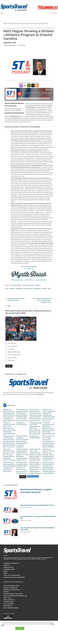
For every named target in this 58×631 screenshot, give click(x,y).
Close (20, 628)
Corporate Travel (9, 601)
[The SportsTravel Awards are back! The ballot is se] (35, 415)
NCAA (49, 288)
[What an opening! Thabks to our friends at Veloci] (35, 467)
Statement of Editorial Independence (14, 577)
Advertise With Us (9, 567)
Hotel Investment (9, 603)
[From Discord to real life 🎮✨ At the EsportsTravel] (35, 454)
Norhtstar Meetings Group (11, 585)
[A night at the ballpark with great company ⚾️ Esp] (22, 454)
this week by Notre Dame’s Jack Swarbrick (42, 243)
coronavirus (37, 288)
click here (18, 110)
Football (44, 288)
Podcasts (10, 23)
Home (5, 23)
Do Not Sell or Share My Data (12, 575)
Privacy (6, 571)
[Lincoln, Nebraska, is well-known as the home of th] (22, 415)
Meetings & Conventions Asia (12, 589)
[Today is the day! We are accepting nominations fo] (22, 441)
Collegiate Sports (28, 285)
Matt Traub (22, 45)
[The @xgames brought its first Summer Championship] (35, 428)
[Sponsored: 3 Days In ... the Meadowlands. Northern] (9, 441)
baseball (12, 288)
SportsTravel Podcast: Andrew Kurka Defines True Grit (37, 505)
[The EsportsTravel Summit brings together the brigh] (22, 467)
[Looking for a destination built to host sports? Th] (9, 428)
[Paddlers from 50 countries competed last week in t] (49, 415)
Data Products (8, 605)
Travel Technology (9, 599)
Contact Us (7, 565)
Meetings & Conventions (10, 587)
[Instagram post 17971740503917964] (22, 428)
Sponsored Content (9, 569)
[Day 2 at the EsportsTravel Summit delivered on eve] (9, 454)
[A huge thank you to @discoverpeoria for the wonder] (9, 467)
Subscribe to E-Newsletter (11, 563)
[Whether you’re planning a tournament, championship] (9, 415)
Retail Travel (7, 597)
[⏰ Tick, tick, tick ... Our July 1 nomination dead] (49, 441)
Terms (5, 573)
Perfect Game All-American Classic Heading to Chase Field (16, 299)
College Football (16, 285)
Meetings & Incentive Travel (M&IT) (13, 593)
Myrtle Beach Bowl (15, 116)
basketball (19, 288)
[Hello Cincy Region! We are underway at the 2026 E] (49, 467)
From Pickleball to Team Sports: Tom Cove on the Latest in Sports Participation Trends (42, 300)
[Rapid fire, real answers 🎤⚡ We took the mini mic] (49, 454)
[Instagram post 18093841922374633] (35, 441)
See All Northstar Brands (11, 607)
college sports (28, 288)
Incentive (6, 591)
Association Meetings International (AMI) (15, 595)
